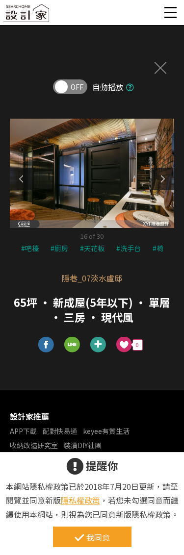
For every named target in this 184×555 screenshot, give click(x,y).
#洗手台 (128, 248)
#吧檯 (30, 248)
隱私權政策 (80, 500)
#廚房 (59, 248)
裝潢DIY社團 (83, 445)
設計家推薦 (29, 416)
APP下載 (23, 431)
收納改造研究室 (34, 445)
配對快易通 (60, 431)
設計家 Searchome (27, 15)
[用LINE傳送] (72, 345)
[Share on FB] (46, 345)
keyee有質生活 (106, 431)
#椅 (158, 248)
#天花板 (92, 248)
